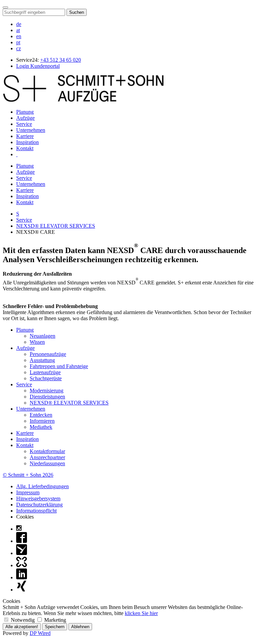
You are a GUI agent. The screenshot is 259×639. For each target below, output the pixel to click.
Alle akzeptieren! (21, 626)
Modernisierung (46, 390)
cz (18, 48)
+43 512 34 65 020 (60, 60)
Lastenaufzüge (45, 372)
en (18, 36)
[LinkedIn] (21, 577)
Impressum (27, 492)
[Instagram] (19, 529)
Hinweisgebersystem (38, 498)
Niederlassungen (47, 463)
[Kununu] (21, 565)
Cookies (25, 517)
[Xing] (21, 589)
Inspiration (27, 142)
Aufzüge (25, 118)
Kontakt (24, 148)
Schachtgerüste (46, 378)
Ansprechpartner (47, 457)
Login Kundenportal (38, 66)
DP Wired (40, 633)
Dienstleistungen (47, 396)
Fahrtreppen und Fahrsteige (59, 366)
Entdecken (41, 415)
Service (24, 124)
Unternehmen (30, 130)
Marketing (54, 620)
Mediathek (41, 427)
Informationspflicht (36, 510)
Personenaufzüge (48, 354)
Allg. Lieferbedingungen (42, 486)
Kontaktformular (47, 451)
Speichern (54, 626)
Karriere (25, 136)
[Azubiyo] (21, 553)
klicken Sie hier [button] (141, 613)
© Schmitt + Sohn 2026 (28, 475)
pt (18, 42)
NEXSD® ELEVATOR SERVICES (55, 226)
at (18, 30)
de (18, 24)
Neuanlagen (42, 336)
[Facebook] (21, 541)
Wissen (37, 342)
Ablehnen (80, 626)
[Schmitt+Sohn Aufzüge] (83, 100)
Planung (25, 112)
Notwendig (22, 620)
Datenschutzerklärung (39, 504)
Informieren (42, 421)
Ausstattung (42, 360)
